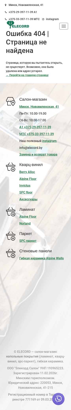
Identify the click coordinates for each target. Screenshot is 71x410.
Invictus (24, 185)
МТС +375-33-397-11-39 (36, 134)
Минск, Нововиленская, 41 (26, 4)
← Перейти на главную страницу (27, 75)
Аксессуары (28, 199)
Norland (25, 223)
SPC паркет (27, 241)
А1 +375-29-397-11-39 (35, 127)
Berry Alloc (27, 172)
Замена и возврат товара (38, 154)
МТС (37, 19)
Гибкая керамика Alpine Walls (41, 258)
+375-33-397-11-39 (21, 19)
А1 (35, 12)
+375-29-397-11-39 (21, 12)
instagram (52, 19)
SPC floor (26, 192)
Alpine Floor (27, 179)
